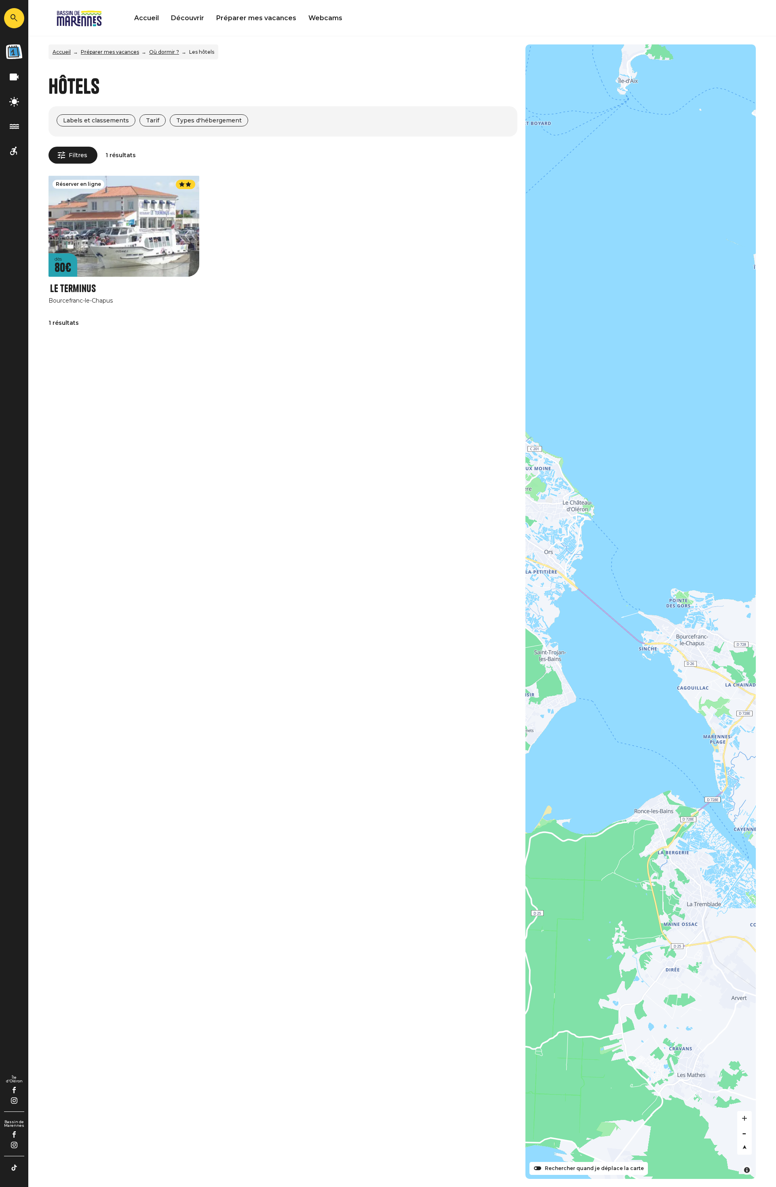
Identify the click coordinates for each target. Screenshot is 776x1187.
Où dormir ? (164, 52)
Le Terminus (73, 289)
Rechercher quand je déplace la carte (594, 1168)
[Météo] (14, 102)
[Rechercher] (14, 18)
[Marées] (14, 126)
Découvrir (187, 18)
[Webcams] (14, 77)
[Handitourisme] (14, 151)
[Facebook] (14, 1090)
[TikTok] (14, 1167)
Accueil (146, 18)
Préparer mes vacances (256, 18)
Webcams (325, 18)
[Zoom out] (744, 1133)
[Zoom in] (744, 1118)
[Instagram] (14, 1100)
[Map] (640, 611)
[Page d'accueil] (79, 18)
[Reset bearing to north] (744, 1147)
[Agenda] (14, 51)
